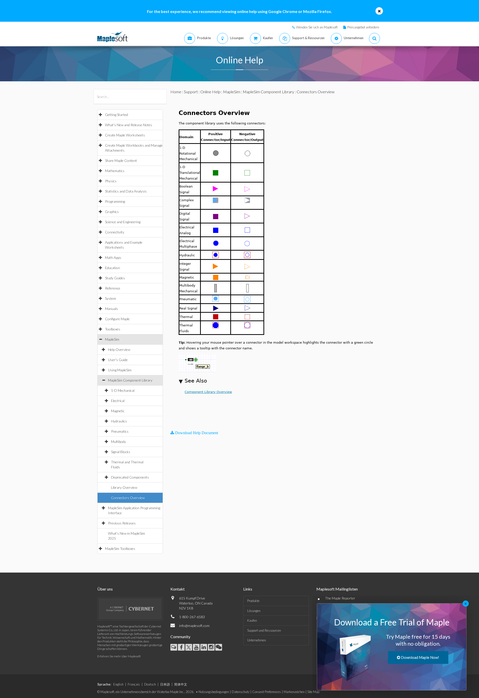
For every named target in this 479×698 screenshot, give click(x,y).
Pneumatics (119, 431)
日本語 (165, 684)
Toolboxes (112, 329)
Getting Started (116, 114)
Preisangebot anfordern (363, 27)
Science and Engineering (122, 222)
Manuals (111, 308)
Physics (111, 181)
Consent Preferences (266, 692)
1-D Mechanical (122, 390)
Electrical (117, 401)
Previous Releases (122, 523)
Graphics (112, 211)
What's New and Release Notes (128, 125)
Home (175, 91)
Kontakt (177, 589)
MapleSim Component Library (130, 380)
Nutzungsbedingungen (214, 692)
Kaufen (252, 620)
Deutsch (150, 684)
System (110, 298)
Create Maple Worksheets (125, 135)
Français (134, 684)
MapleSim (112, 339)
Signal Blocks (120, 452)
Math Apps (113, 257)
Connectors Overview (128, 498)
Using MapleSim (119, 370)
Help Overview (119, 349)
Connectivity (114, 232)
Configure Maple (117, 319)
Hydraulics (119, 421)
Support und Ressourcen (264, 630)
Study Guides (115, 278)
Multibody (118, 441)
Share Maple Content (121, 160)
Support (191, 91)
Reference (112, 288)
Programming (115, 201)
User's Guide (118, 360)
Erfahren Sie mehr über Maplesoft (119, 656)
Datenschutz (240, 692)
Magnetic (117, 411)
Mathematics (114, 171)
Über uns (105, 589)
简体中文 (180, 684)
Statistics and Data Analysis (126, 191)
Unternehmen (256, 640)
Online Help (210, 91)
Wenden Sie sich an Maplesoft (317, 27)
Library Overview (124, 487)
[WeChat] (218, 647)
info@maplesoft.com (194, 625)
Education (112, 268)
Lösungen (253, 611)
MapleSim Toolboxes (120, 548)
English (118, 684)
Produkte (253, 601)
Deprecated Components (130, 477)
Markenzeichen (294, 692)
